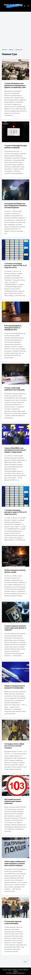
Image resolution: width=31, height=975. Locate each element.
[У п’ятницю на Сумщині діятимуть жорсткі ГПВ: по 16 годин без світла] (15, 249)
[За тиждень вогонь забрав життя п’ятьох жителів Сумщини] (15, 730)
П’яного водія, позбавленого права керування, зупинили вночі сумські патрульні (14, 863)
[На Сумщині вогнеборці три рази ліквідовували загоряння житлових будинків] (15, 190)
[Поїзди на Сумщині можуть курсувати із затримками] (15, 672)
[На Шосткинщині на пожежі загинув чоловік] (15, 556)
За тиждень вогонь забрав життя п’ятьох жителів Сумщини (14, 746)
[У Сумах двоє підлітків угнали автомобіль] (15, 907)
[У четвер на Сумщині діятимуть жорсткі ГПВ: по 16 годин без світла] (15, 496)
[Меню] (28, 6)
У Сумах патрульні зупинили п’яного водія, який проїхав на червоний (15, 628)
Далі (25, 961)
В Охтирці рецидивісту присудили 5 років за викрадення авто (13, 327)
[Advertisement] (15, 28)
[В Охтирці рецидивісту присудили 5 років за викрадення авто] (15, 312)
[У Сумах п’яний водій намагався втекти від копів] (15, 374)
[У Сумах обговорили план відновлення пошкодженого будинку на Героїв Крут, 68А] (15, 69)
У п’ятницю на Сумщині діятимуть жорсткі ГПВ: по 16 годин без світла (15, 265)
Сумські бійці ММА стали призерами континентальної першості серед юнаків (15, 450)
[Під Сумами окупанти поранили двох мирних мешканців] (15, 785)
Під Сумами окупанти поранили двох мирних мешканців (12, 801)
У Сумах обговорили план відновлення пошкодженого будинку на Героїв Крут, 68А (15, 85)
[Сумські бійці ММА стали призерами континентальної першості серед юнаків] (15, 434)
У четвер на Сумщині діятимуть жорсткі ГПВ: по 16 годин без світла (15, 512)
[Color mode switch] (21, 6)
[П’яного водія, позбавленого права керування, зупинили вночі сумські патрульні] (15, 847)
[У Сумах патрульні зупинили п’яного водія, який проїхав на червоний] (15, 612)
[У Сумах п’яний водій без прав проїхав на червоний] (15, 131)
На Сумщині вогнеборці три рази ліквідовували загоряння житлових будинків (15, 205)
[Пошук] (24, 6)
